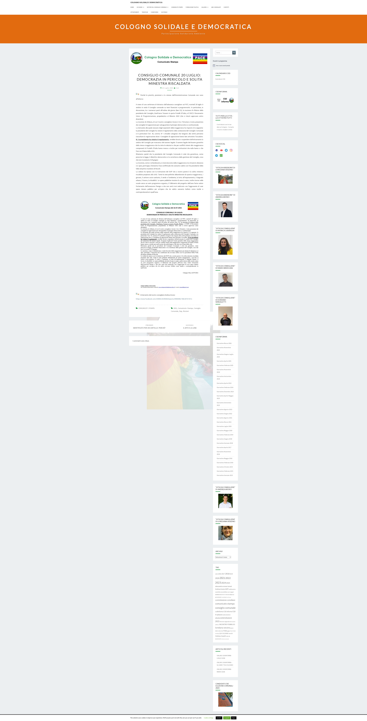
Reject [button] (233, 718)
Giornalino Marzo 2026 (224, 343)
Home (132, 7)
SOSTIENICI (164, 12)
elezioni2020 (220, 618)
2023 (218, 582)
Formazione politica (192, 7)
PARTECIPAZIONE (219, 631)
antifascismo (232, 589)
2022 (228, 578)
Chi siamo (139, 7)
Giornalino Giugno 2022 (224, 414)
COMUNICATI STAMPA (146, 308)
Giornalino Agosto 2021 (224, 418)
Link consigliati (216, 7)
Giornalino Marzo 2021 (224, 422)
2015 (216, 574)
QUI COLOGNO (223, 633)
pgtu (228, 631)
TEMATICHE (145, 12)
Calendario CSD (220, 79)
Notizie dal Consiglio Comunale (157, 7)
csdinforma (219, 611)
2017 (223, 574)
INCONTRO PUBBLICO (227, 624)
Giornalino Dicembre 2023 (225, 392)
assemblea (218, 592)
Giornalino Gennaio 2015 (225, 475)
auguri (232, 592)
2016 (219, 574)
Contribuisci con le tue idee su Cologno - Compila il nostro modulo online (225, 127)
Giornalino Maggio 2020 (224, 430)
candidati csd (225, 597)
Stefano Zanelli (220, 636)
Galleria (204, 7)
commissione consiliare (225, 600)
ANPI (227, 589)
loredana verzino (222, 627)
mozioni (186, 311)
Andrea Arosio (220, 589)
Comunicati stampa (177, 7)
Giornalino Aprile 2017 (224, 447)
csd (177, 88)
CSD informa (228, 611)
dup (180, 311)
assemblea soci (225, 592)
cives (230, 597)
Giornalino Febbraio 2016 (225, 463)
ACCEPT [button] (219, 718)
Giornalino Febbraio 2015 (225, 471)
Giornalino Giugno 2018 (224, 439)
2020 (217, 578)
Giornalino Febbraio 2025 (225, 365)
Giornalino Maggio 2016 (224, 458)
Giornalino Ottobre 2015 (225, 467)
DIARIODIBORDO (226, 615)
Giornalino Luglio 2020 (224, 426)
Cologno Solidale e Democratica (146, 2)
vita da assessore (225, 639)
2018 (227, 573)
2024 (223, 582)
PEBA (225, 631)
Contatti (226, 7)
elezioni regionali (224, 621)
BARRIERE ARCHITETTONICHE (222, 594)
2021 (175, 308)
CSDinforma (154, 12)
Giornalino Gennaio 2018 (225, 443)
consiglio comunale (225, 607)
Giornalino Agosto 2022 (224, 409)
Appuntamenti (134, 12)
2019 (231, 574)
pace (232, 628)
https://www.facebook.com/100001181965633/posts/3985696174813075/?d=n (164, 299)
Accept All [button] (226, 718)
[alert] (225, 65)
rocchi (231, 633)
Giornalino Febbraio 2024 (225, 387)
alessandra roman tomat (223, 586)
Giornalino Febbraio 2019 (225, 435)
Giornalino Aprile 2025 (224, 361)
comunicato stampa (185, 308)
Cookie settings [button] (208, 718)
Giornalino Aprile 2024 (224, 383)
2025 (228, 583)
